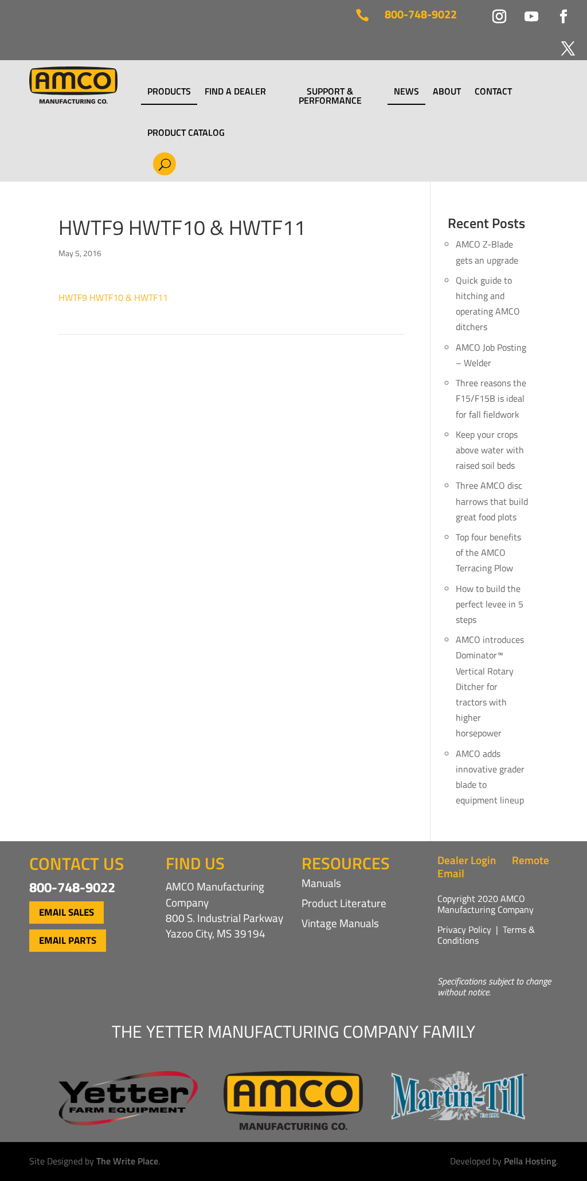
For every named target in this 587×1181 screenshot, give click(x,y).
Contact (493, 92)
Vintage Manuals (340, 923)
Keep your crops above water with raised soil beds (490, 449)
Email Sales (66, 912)
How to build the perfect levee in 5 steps (489, 604)
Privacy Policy (464, 929)
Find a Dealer (235, 92)
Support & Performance (330, 96)
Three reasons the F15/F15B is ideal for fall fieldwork (491, 398)
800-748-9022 (421, 14)
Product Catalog (186, 132)
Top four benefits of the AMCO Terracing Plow (488, 552)
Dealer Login (466, 860)
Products (169, 92)
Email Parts (67, 940)
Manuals (321, 882)
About (447, 92)
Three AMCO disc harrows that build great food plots (492, 500)
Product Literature (344, 902)
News (406, 92)
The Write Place (127, 1161)
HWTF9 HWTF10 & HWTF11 (113, 297)
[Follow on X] (561, 42)
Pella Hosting (530, 1161)
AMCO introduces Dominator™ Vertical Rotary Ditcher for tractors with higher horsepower (490, 686)
